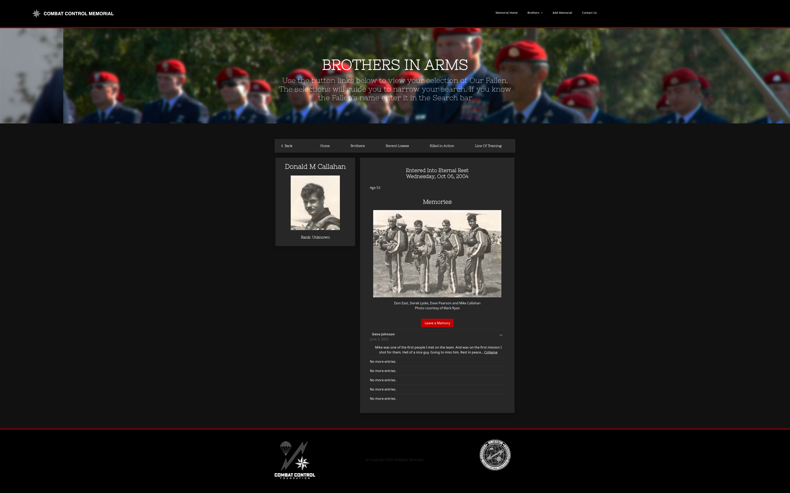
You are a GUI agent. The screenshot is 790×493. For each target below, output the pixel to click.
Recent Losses (397, 146)
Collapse (490, 352)
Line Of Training (488, 146)
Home (325, 146)
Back (286, 145)
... (502, 335)
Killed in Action (442, 146)
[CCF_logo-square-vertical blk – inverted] (295, 441)
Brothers (358, 146)
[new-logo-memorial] (73, 10)
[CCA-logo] (495, 441)
